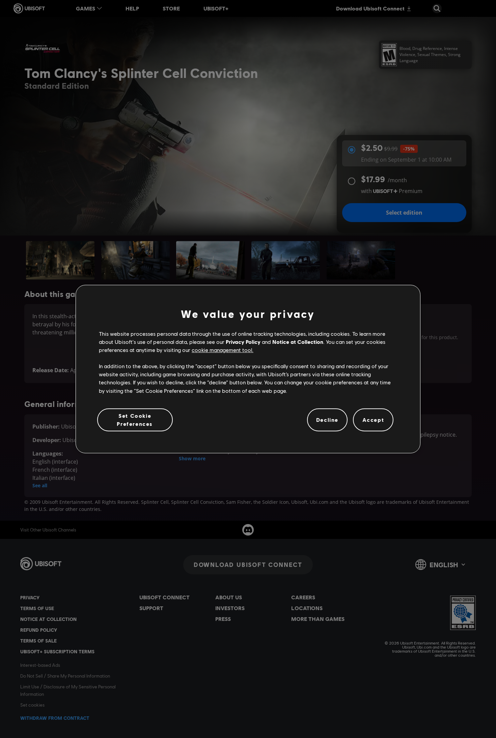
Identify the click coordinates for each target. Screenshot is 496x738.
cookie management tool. (222, 350)
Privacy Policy (243, 341)
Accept (373, 419)
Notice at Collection (297, 341)
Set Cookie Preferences (135, 419)
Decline (327, 419)
